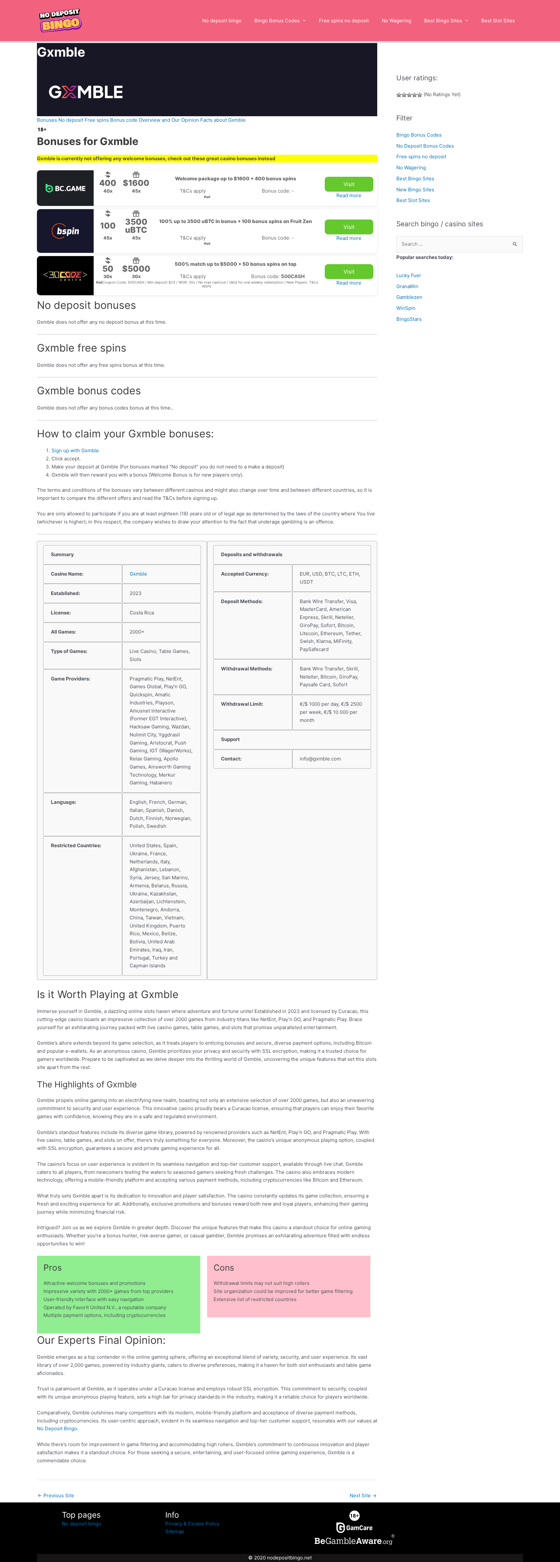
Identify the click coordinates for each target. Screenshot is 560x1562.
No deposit (70, 120)
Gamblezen (409, 297)
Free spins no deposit (344, 20)
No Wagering (396, 20)
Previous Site (56, 1495)
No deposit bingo (221, 20)
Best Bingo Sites (443, 20)
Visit (349, 184)
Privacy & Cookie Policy (192, 1524)
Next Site (363, 1495)
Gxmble (138, 574)
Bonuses (47, 120)
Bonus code (123, 120)
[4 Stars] (414, 94)
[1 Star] (399, 94)
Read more (348, 195)
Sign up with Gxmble (75, 450)
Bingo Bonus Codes (277, 20)
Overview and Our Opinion (169, 120)
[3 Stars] (409, 94)
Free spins (97, 120)
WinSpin (405, 308)
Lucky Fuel (408, 275)
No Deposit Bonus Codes (425, 146)
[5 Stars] (419, 94)
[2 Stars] (404, 94)
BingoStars (409, 319)
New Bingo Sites (415, 189)
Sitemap (174, 1531)
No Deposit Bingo (57, 1428)
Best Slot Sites (498, 20)
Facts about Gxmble (223, 120)
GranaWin (407, 286)
